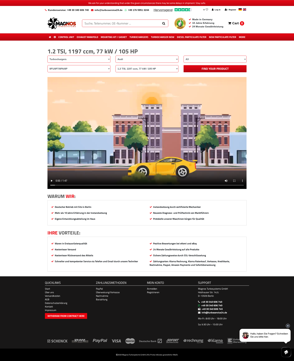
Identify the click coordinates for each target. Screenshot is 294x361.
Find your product (215, 68)
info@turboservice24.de (108, 10)
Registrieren (153, 292)
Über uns (49, 292)
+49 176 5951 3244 (138, 10)
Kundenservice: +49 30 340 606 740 (68, 10)
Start (47, 288)
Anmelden (152, 288)
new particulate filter (222, 37)
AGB (47, 299)
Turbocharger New (162, 37)
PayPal (99, 288)
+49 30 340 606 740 (211, 302)
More (242, 37)
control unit (66, 37)
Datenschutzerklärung (56, 303)
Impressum (50, 310)
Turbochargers (138, 37)
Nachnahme (102, 296)
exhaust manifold (87, 37)
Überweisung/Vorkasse (108, 292)
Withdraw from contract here (66, 316)
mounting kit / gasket (114, 37)
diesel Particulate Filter (191, 37)
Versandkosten (52, 296)
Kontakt (49, 306)
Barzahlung (101, 299)
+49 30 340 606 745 (212, 309)
